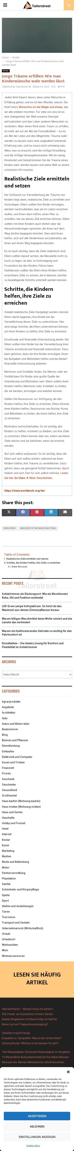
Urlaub (6, 933)
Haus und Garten (12, 812)
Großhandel (9, 795)
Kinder (6, 71)
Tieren (6, 911)
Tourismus (8, 917)
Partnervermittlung (13, 873)
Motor (5, 867)
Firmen (6, 773)
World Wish (10, 528)
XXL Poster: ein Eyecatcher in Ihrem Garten (27, 1014)
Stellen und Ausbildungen (18, 906)
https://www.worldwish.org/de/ (24, 490)
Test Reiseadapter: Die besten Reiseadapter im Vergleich (36, 1051)
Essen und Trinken (13, 762)
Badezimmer (10, 729)
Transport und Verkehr (16, 922)
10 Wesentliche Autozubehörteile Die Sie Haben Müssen (35, 1057)
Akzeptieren (37, 1116)
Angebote (8, 707)
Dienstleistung (11, 745)
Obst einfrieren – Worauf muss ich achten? (27, 1008)
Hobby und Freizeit (13, 823)
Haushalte (8, 817)
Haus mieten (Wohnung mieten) (21, 806)
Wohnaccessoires (13, 955)
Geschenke (9, 784)
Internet (6, 834)
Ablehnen (37, 1126)
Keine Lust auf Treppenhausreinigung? (25, 1024)
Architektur (9, 712)
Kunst (5, 845)
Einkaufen (8, 751)
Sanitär (6, 884)
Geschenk (8, 779)
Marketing (8, 850)
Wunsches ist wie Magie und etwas (40, 107)
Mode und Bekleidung (15, 861)
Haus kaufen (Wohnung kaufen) (21, 801)
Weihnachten (10, 944)
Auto (5, 718)
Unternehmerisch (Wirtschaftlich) (22, 928)
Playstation (9, 878)
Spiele (6, 895)
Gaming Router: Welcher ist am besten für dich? (30, 1043)
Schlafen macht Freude (16, 1033)
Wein (5, 950)
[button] (68, 1072)
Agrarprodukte (11, 701)
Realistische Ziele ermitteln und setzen (27, 558)
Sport (5, 900)
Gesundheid (9, 790)
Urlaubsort (8, 939)
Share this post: (20, 566)
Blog (5, 734)
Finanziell (8, 767)
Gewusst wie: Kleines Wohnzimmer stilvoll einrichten (33, 1062)
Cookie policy (33, 1145)
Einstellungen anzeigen (37, 1137)
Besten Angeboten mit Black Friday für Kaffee (29, 1019)
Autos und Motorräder (16, 723)
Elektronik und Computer (17, 756)
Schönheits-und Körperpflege (20, 889)
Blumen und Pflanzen (15, 740)
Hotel (5, 828)
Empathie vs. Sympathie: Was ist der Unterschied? (31, 1038)
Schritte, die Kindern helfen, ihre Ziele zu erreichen (33, 562)
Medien (6, 856)
